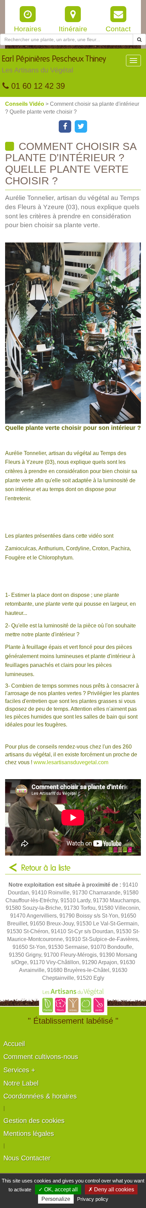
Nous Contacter (27, 1158)
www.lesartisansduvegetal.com (71, 762)
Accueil (14, 1043)
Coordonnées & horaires (40, 1096)
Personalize (55, 1199)
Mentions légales (28, 1133)
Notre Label (20, 1083)
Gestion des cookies (34, 1120)
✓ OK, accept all (58, 1189)
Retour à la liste (46, 868)
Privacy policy (92, 1199)
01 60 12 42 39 (37, 85)
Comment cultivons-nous (40, 1056)
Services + (19, 1070)
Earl (54, 64)
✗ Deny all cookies (111, 1189)
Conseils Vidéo (25, 104)
